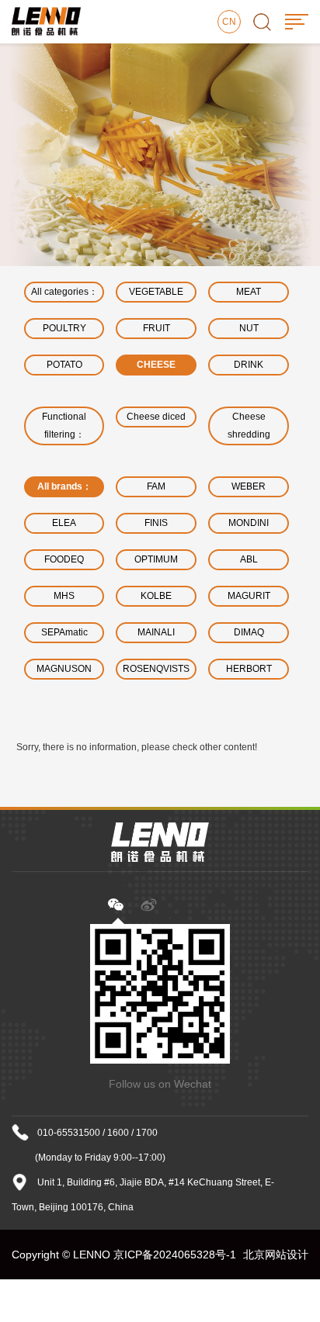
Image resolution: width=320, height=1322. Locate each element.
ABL (249, 559)
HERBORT (249, 668)
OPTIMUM (156, 559)
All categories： (64, 291)
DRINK (248, 364)
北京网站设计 (275, 1254)
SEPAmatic (64, 632)
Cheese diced (156, 416)
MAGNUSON (64, 668)
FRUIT (156, 328)
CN (229, 21)
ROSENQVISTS (156, 668)
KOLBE (156, 595)
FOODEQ (64, 559)
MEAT (248, 291)
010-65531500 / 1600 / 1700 (97, 1132)
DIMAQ (249, 632)
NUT (249, 328)
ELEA (64, 522)
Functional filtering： (64, 425)
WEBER (248, 486)
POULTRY (64, 328)
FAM (156, 486)
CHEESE (156, 364)
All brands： (64, 486)
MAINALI (156, 632)
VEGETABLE (156, 291)
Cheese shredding (249, 425)
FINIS (156, 522)
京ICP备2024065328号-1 (174, 1254)
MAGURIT (249, 595)
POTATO (64, 364)
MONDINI (248, 522)
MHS (64, 595)
